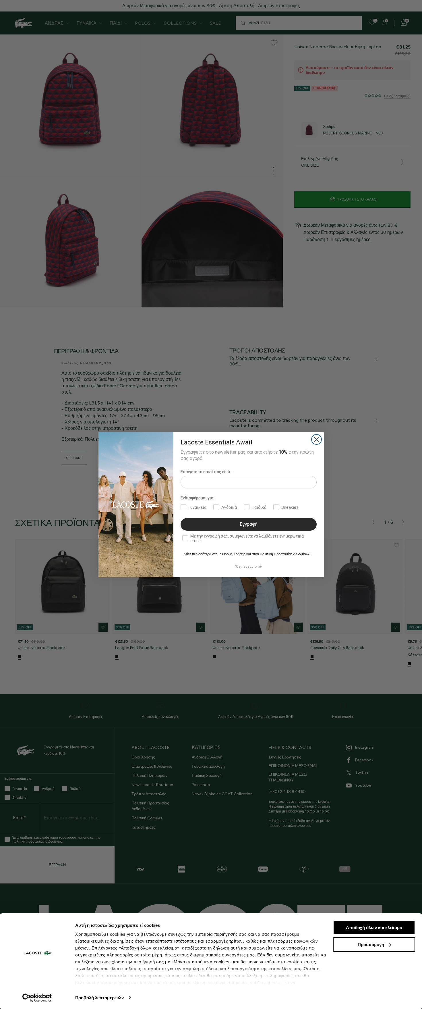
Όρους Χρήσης (233, 554)
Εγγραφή (249, 524)
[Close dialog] (316, 439)
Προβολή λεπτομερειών (99, 997)
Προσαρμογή (371, 944)
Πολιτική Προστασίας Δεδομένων (285, 554)
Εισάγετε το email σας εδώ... (207, 471)
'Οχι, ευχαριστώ (248, 567)
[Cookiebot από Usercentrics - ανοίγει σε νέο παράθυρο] (37, 997)
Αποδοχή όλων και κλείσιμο (374, 927)
